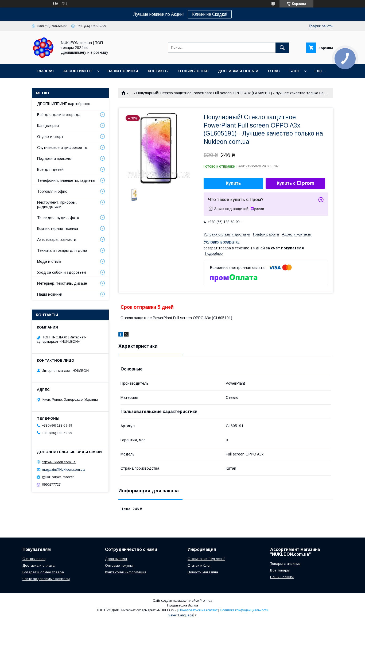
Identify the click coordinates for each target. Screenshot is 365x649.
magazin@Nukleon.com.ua (63, 470)
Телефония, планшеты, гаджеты (66, 180)
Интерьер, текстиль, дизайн (62, 283)
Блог (294, 71)
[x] (126, 335)
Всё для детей (50, 169)
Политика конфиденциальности (244, 610)
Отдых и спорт (50, 136)
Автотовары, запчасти (56, 239)
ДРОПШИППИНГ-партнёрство (63, 104)
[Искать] (282, 48)
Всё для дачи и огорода (58, 115)
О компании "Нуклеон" (206, 559)
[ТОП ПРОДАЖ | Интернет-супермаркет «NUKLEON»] (43, 57)
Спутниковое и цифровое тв (62, 147)
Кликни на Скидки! (209, 14)
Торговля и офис (52, 191)
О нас (274, 71)
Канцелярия (48, 125)
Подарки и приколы (54, 158)
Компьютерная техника (57, 228)
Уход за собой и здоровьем (61, 272)
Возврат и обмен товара (43, 572)
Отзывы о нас (193, 71)
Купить (233, 183)
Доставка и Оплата (238, 71)
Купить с (286, 183)
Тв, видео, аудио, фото (58, 217)
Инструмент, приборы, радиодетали (57, 204)
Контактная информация (125, 572)
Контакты (158, 71)
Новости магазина (203, 572)
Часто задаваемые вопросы (46, 579)
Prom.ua (206, 600)
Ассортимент (77, 71)
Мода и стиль (49, 261)
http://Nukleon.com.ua (59, 462)
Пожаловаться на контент (198, 610)
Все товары (280, 570)
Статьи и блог (199, 565)
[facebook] (120, 335)
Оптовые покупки (119, 565)
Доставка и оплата (38, 565)
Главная (45, 71)
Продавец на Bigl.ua (182, 605)
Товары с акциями (285, 564)
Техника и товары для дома (62, 250)
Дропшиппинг (116, 559)
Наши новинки (122, 71)
